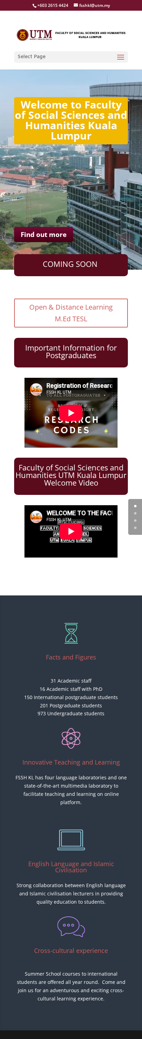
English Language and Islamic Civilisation (71, 867)
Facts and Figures (71, 657)
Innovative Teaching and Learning (71, 762)
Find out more (44, 234)
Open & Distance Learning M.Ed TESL (71, 312)
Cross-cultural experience (71, 950)
